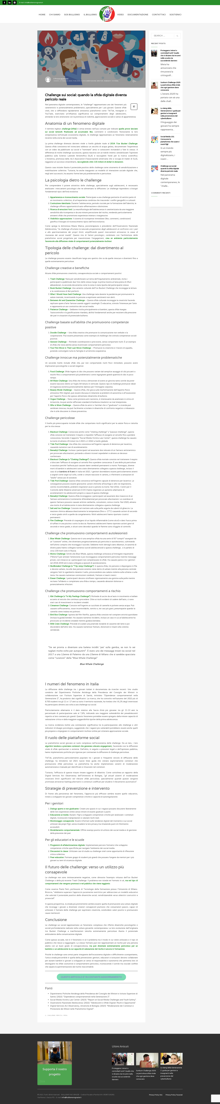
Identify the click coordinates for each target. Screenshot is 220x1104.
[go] (177, 36)
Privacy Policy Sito (155, 1095)
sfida (65, 1015)
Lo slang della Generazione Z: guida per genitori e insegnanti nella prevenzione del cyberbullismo (171, 113)
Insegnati (107, 81)
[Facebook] (4, 2)
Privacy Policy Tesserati (174, 1095)
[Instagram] (15, 2)
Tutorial (115, 81)
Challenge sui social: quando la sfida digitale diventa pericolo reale (170, 168)
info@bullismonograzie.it (33, 2)
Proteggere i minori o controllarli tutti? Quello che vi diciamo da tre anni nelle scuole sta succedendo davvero (171, 55)
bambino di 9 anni (67, 471)
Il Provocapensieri (60, 79)
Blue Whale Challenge (92, 664)
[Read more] (134, 110)
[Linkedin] (9, 2)
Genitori (100, 81)
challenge (51, 1015)
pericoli (59, 1015)
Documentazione (89, 81)
